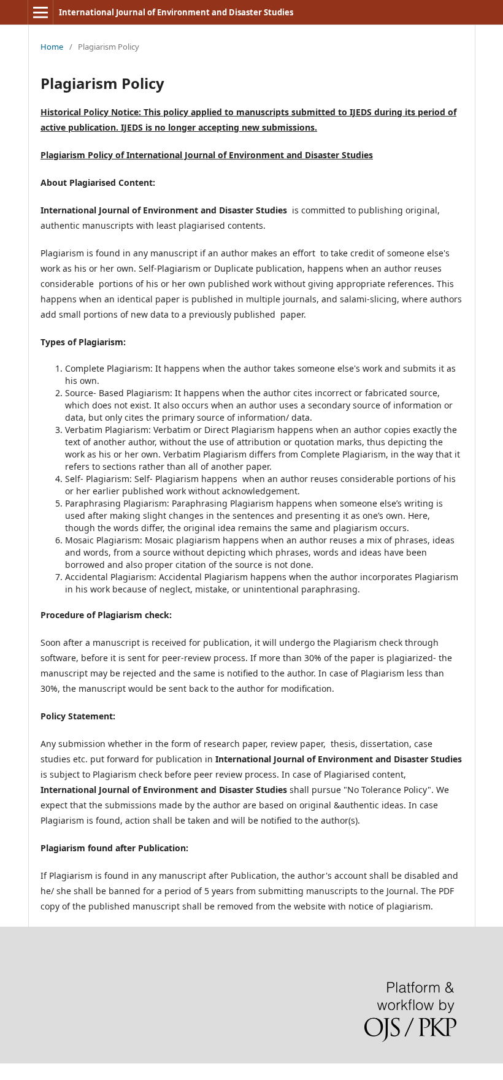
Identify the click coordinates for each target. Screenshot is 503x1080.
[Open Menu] (40, 12)
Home (51, 46)
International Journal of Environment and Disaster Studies (176, 12)
